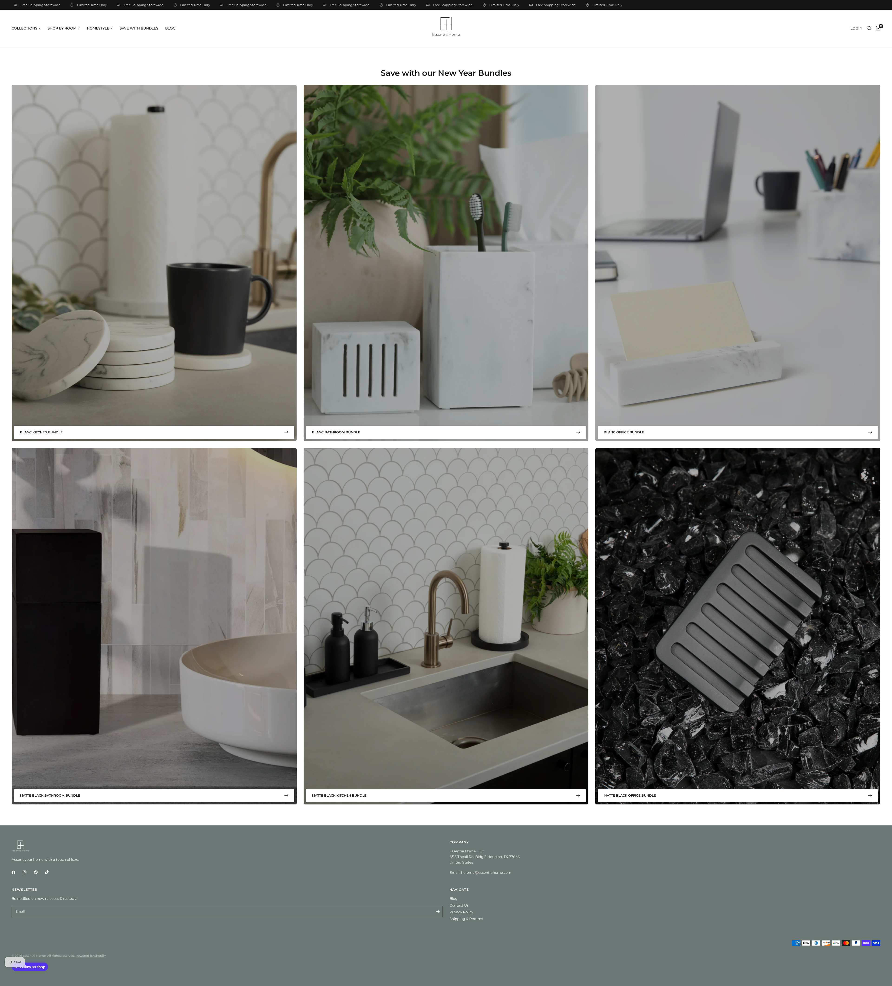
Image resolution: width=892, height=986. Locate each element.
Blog (170, 28)
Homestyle (98, 28)
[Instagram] (28, 872)
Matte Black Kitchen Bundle (339, 795)
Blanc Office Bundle (624, 432)
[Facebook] (17, 872)
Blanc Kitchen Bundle (41, 432)
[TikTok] (50, 872)
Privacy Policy (461, 912)
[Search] (869, 28)
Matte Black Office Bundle (630, 795)
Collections (24, 28)
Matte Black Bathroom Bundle (50, 795)
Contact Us (459, 905)
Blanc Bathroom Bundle (336, 432)
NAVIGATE (459, 889)
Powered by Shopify (91, 955)
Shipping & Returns (466, 919)
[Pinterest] (39, 872)
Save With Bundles (139, 28)
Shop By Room (62, 28)
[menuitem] (28, 28)
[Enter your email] (438, 911)
